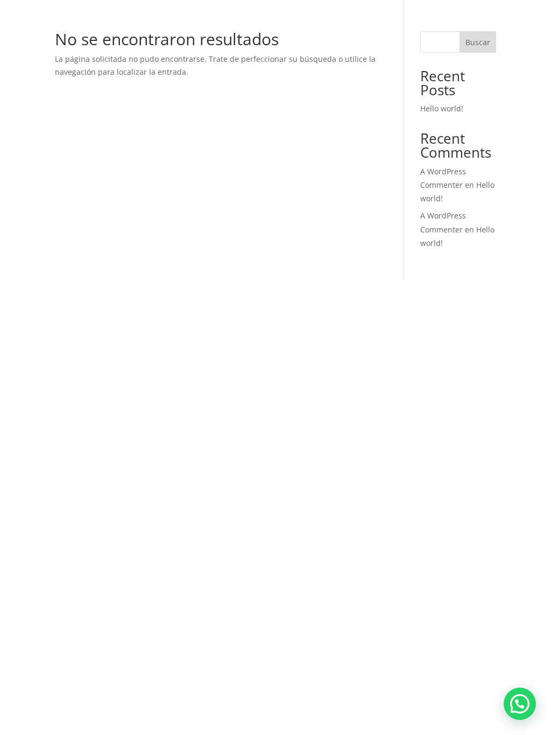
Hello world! (441, 108)
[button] (520, 704)
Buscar (477, 42)
